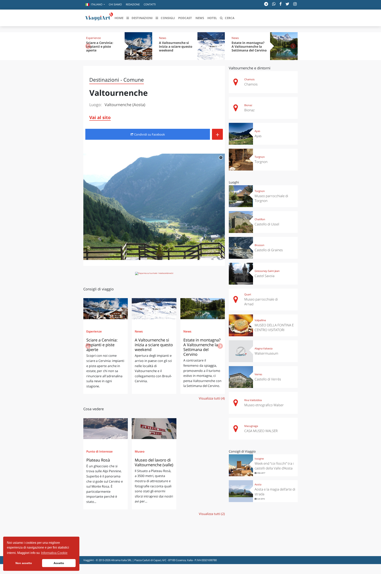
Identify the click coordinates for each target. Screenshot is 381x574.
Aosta (258, 484)
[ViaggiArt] (99, 17)
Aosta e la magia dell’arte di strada (275, 491)
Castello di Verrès (268, 379)
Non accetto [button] (23, 563)
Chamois (249, 79)
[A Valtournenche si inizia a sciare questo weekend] (154, 310)
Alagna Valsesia (263, 348)
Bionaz (248, 105)
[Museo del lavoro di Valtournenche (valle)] (154, 430)
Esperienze (93, 38)
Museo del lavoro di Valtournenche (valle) (154, 462)
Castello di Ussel (267, 224)
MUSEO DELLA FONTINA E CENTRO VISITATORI (274, 327)
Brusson (259, 245)
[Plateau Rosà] (105, 430)
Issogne (259, 458)
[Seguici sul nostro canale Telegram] (266, 4)
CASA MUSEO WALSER (261, 431)
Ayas (257, 131)
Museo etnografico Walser (264, 405)
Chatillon (260, 219)
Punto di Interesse (99, 451)
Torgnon (260, 157)
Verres (258, 374)
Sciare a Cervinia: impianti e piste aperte (99, 46)
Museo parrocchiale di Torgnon (271, 198)
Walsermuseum (266, 353)
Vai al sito (100, 117)
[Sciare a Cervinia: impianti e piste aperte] (105, 310)
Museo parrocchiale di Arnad (261, 301)
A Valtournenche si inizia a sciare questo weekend (175, 46)
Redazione (133, 4)
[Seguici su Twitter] (287, 4)
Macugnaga (251, 426)
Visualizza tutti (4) (212, 398)
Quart (247, 294)
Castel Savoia (264, 275)
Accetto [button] (59, 563)
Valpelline (260, 320)
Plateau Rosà (98, 460)
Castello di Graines (269, 250)
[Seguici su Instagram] (295, 4)
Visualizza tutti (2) (212, 514)
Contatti (150, 4)
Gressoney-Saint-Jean (267, 271)
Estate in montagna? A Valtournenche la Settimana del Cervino (249, 46)
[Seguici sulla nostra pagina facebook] (280, 4)
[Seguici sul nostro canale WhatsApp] (273, 4)
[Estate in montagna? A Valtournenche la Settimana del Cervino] (202, 310)
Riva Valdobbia (253, 400)
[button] (95, 5)
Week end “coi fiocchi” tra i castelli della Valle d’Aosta (274, 465)
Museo (139, 451)
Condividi (149, 134)
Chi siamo (115, 4)
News (162, 38)
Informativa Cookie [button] (54, 553)
